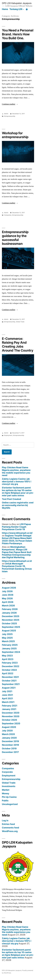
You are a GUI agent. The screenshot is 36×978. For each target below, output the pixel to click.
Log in (5, 820)
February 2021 (9, 705)
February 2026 (10, 609)
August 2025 (9, 630)
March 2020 (8, 734)
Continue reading (10, 104)
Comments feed (10, 827)
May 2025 (7, 637)
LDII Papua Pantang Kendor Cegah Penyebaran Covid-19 (16, 527)
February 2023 (10, 662)
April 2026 (7, 602)
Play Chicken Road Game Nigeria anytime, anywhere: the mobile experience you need (16, 471)
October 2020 (9, 720)
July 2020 (7, 730)
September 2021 (11, 684)
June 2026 (7, 595)
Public (5, 800)
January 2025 (9, 648)
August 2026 (9, 587)
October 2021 (9, 680)
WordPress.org (10, 831)
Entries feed (8, 824)
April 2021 (7, 698)
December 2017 (10, 752)
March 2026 (8, 605)
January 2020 (9, 737)
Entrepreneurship (9, 116)
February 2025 (10, 645)
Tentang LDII (15, 9)
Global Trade (20, 322)
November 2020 (10, 716)
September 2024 (11, 652)
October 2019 (9, 748)
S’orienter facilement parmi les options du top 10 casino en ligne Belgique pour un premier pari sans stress (18, 491)
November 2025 (10, 620)
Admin (6, 113)
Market (5, 790)
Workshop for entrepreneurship (15, 135)
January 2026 (9, 612)
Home (5, 9)
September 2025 (11, 627)
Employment (8, 435)
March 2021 (8, 702)
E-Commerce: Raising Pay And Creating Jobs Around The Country (17, 344)
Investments (8, 786)
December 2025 (10, 616)
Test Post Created (11, 499)
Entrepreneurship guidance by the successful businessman (15, 238)
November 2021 (10, 677)
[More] (27, 9)
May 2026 (7, 598)
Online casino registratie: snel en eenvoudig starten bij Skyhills (17, 505)
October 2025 (9, 623)
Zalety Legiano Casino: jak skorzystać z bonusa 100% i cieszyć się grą (16, 481)
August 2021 (9, 687)
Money (5, 793)
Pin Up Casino (9, 797)
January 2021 (9, 709)
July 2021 (7, 691)
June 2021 (7, 695)
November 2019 (10, 745)
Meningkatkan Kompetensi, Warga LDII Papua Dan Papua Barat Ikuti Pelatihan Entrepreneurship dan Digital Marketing (16, 552)
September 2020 (11, 723)
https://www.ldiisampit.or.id (17, 561)
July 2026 (7, 591)
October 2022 (9, 670)
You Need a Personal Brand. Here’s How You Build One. (17, 34)
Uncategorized (10, 804)
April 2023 (7, 659)
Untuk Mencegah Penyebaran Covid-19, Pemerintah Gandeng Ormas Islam (17, 567)
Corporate (7, 772)
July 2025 (7, 634)
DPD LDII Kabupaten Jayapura (16, 3)
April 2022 (7, 673)
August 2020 (9, 727)
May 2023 (7, 655)
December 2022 (10, 666)
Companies (7, 215)
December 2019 (10, 741)
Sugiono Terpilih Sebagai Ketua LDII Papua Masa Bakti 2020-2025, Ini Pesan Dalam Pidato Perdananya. (17, 539)
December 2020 (10, 712)
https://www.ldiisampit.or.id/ (17, 533)
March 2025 (8, 641)
